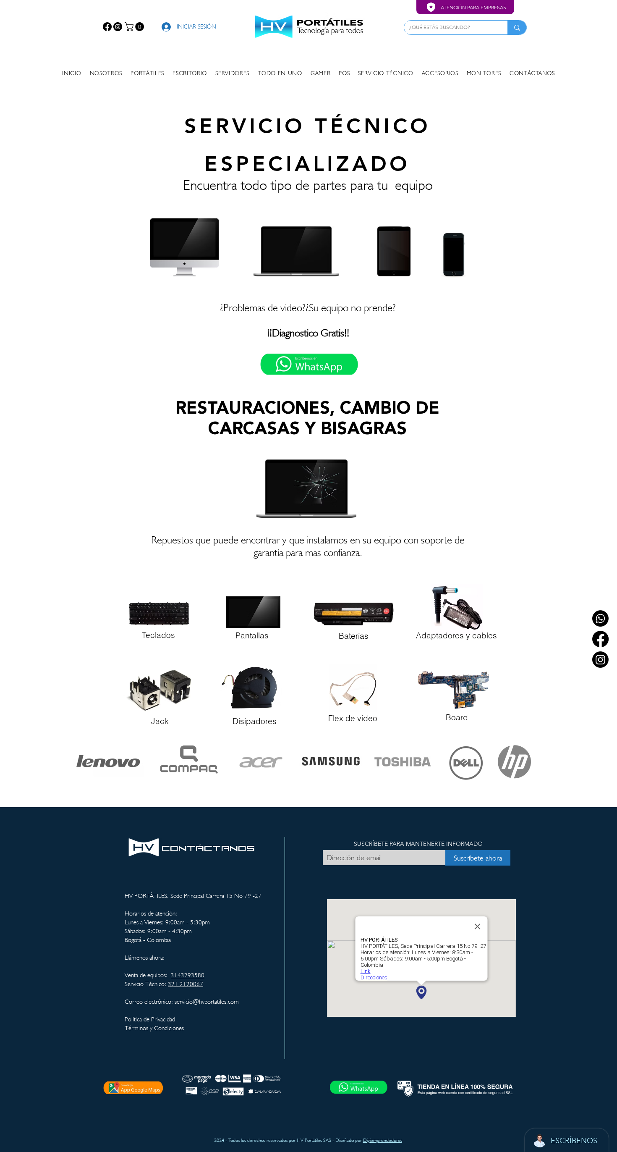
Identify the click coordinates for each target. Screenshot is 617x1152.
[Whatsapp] (600, 618)
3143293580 (187, 975)
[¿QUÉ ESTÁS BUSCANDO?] (516, 27)
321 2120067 (185, 984)
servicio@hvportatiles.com (207, 1001)
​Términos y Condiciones (154, 1028)
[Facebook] (107, 26)
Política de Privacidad (150, 1019)
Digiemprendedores (382, 1140)
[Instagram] (117, 26)
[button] (135, 26)
